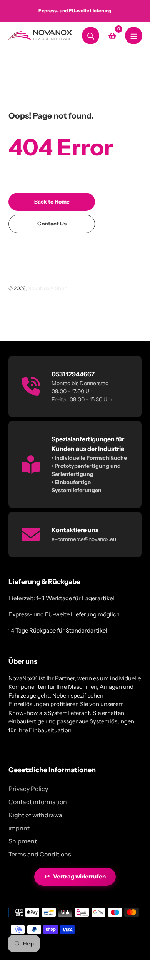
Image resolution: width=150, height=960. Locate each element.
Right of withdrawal (36, 815)
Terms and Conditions (39, 854)
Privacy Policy (28, 789)
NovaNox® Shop (47, 288)
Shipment (22, 841)
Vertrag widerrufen (75, 876)
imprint (19, 828)
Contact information (37, 802)
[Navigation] (133, 35)
